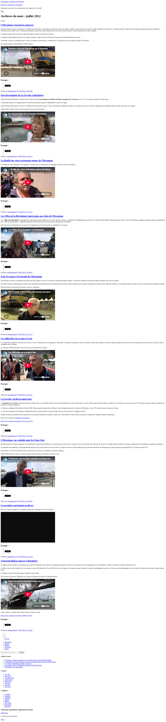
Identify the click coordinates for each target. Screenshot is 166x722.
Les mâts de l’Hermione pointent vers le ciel (18, 663)
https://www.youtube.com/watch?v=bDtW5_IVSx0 (16, 615)
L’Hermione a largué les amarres (17, 25)
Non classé (8, 703)
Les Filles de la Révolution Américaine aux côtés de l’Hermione (32, 216)
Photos (7, 649)
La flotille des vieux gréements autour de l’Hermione (27, 160)
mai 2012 (7, 685)
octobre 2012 (9, 680)
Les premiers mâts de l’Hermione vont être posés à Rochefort (23, 665)
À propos (7, 694)
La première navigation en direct (17, 505)
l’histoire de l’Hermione (22, 418)
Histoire (7, 644)
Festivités (7, 696)
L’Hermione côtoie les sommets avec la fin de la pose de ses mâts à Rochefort (28, 660)
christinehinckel (12, 91)
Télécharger (4, 713)
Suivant (7, 639)
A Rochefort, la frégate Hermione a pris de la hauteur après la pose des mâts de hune (30, 662)
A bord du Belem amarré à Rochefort (19, 561)
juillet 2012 (8, 681)
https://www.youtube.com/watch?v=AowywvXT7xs (17, 421)
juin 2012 (7, 683)
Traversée (7, 647)
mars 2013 (8, 676)
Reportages (8, 642)
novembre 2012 (9, 678)
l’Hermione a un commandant (14, 667)
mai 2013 (7, 674)
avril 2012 (8, 687)
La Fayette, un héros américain (16, 399)
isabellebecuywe (12, 557)
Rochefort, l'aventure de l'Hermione (11, 5)
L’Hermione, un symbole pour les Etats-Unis (22, 440)
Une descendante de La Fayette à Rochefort (22, 95)
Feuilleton (8, 698)
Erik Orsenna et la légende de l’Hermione (21, 276)
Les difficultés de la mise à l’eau (16, 338)
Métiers (7, 645)
